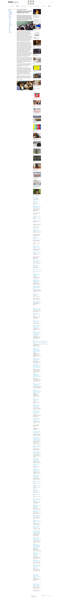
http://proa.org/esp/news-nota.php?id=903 (24, 80)
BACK (31, 92)
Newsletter (40, 2)
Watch (30, 6)
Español (52, 1)
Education (36, 6)
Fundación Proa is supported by (16, 2)
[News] (37, 238)
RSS (9, 10)
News (17, 6)
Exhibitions (23, 6)
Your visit (11, 6)
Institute (43, 6)
